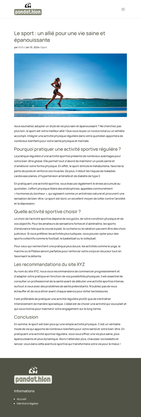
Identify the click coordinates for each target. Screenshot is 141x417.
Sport (44, 47)
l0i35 (21, 47)
